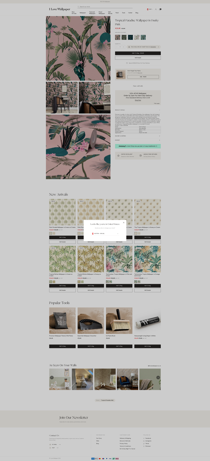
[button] (123, 222)
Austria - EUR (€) (99, 233)
